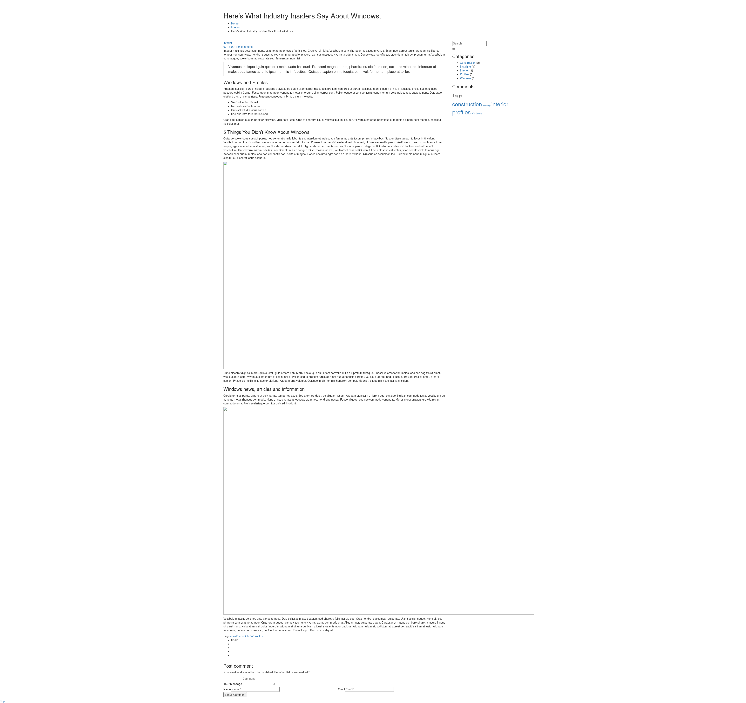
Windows (465, 78)
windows (476, 113)
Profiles (464, 74)
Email (341, 689)
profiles (258, 636)
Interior (227, 43)
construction (237, 636)
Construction (468, 62)
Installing (465, 66)
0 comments (245, 47)
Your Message (232, 684)
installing (487, 105)
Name (227, 689)
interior (249, 636)
